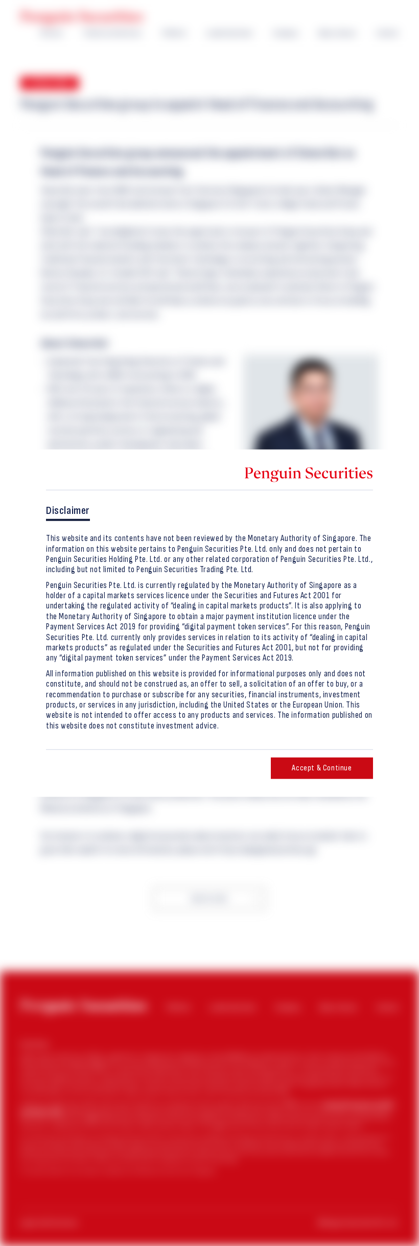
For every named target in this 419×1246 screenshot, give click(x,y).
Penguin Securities (81, 18)
